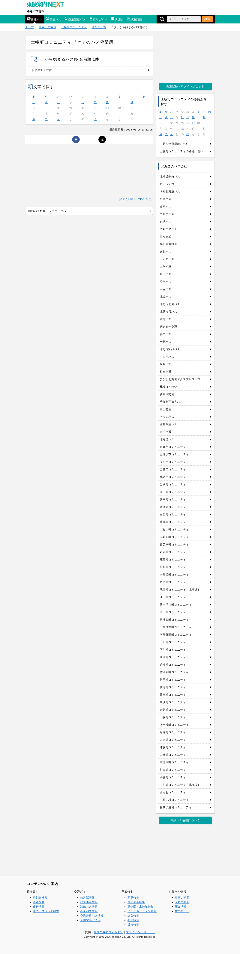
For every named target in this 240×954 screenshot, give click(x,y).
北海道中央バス (170, 176)
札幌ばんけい (168, 386)
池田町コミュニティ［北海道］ (180, 589)
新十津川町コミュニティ (176, 604)
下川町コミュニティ (173, 649)
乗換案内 (32, 891)
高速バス (55, 19)
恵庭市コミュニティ (173, 446)
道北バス (165, 251)
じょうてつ (167, 184)
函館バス (165, 199)
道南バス (165, 206)
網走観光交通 (168, 326)
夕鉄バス (165, 221)
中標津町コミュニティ (174, 762)
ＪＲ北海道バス (170, 191)
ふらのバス (167, 259)
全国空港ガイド (90, 920)
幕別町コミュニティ (173, 702)
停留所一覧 (99, 27)
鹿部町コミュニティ (173, 559)
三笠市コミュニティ (173, 469)
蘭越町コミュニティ (173, 521)
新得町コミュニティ (173, 687)
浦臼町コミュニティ (173, 597)
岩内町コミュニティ (173, 552)
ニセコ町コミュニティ (174, 529)
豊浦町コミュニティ (173, 506)
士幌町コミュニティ (74, 27)
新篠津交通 (167, 394)
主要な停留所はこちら (174, 143)
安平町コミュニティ (173, 499)
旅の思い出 (182, 911)
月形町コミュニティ (173, 582)
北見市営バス (168, 311)
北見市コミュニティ (173, 476)
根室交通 (165, 371)
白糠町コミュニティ (173, 754)
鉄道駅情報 (87, 897)
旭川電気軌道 (168, 244)
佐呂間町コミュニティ (174, 672)
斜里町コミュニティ (173, 679)
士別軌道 (165, 266)
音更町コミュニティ (173, 709)
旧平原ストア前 (42, 70)
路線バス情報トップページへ (47, 211)
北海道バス (167, 439)
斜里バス (165, 334)
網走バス (165, 319)
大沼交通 (165, 431)
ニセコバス (167, 214)
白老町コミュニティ (173, 514)
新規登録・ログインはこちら (185, 86)
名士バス (165, 274)
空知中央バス (168, 229)
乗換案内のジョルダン (108, 932)
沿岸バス (165, 281)
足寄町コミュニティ (173, 732)
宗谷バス (165, 289)
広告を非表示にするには (135, 199)
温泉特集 (133, 924)
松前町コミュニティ (173, 567)
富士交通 (165, 409)
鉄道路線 (136, 19)
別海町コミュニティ (173, 769)
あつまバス (167, 416)
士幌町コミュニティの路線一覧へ (181, 151)
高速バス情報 (89, 911)
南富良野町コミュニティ (176, 634)
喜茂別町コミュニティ (174, 544)
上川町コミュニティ (173, 642)
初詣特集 (133, 920)
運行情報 (38, 906)
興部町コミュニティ (173, 657)
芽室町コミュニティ (173, 694)
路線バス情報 (35, 11)
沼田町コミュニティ (173, 612)
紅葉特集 (133, 915)
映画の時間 (182, 897)
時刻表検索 (40, 897)
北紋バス (165, 296)
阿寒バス (165, 364)
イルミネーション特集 (142, 911)
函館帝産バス (168, 424)
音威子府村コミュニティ (176, 807)
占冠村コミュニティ (173, 792)
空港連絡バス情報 (92, 915)
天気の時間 (182, 902)
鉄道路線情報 (89, 902)
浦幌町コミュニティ (173, 747)
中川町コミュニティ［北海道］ (180, 784)
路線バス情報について (185, 820)
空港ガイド (100, 19)
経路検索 (38, 902)
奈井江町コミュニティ (174, 574)
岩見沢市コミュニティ (174, 454)
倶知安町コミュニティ (174, 536)
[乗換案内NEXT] (47, 5)
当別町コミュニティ (173, 484)
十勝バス (165, 341)
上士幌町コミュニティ (174, 724)
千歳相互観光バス (171, 401)
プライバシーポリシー (140, 932)
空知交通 (165, 236)
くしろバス (167, 356)
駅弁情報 (181, 906)
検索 (207, 18)
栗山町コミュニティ (173, 491)
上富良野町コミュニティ (176, 627)
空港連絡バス (77, 19)
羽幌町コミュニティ (173, 777)
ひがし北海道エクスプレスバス (180, 379)
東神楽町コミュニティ (174, 619)
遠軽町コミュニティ (173, 664)
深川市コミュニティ (173, 461)
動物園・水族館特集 (141, 906)
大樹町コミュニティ (173, 739)
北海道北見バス (170, 304)
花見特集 (133, 897)
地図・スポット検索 (46, 911)
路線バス (36, 19)
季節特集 (127, 891)
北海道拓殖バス (170, 349)
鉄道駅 (119, 19)
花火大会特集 (136, 902)
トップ (29, 27)
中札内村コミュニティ (174, 799)
